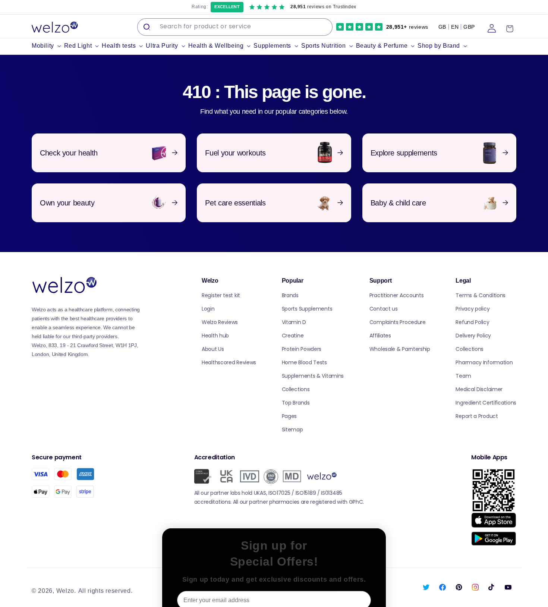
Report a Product (477, 416)
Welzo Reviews (220, 322)
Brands (290, 295)
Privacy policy (472, 308)
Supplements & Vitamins (313, 376)
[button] (48, 46)
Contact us (383, 308)
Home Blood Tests (304, 362)
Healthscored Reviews (229, 362)
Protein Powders (302, 349)
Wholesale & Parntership (399, 349)
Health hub (215, 335)
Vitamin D (294, 322)
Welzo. (66, 591)
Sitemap (292, 429)
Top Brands (296, 402)
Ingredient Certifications (486, 402)
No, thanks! (274, 598)
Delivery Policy (473, 335)
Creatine (293, 335)
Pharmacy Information (484, 362)
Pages (289, 416)
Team (463, 376)
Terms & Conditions (481, 295)
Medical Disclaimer (479, 389)
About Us (213, 349)
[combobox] (235, 27)
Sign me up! (274, 578)
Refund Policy (472, 322)
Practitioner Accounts (396, 295)
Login (208, 308)
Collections (296, 389)
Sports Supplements (307, 308)
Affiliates (380, 335)
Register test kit (221, 295)
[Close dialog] (376, 492)
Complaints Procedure (397, 322)
